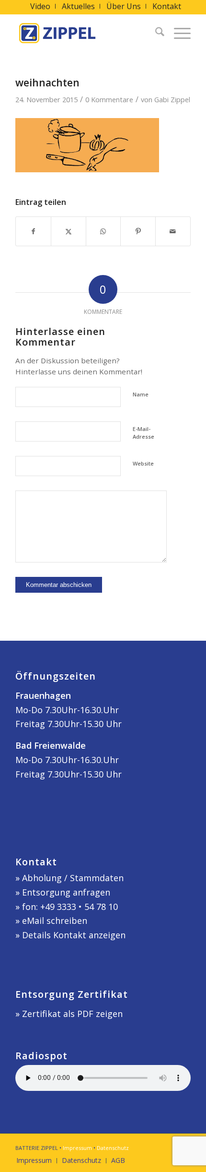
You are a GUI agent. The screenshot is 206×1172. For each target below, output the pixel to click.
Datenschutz (113, 1147)
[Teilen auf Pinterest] (138, 231)
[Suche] (155, 33)
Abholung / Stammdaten (73, 878)
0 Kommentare (109, 99)
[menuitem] (40, 6)
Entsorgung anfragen (66, 892)
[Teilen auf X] (68, 231)
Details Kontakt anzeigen (74, 935)
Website (143, 463)
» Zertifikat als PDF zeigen (69, 1013)
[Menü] (177, 33)
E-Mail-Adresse (143, 433)
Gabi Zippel (172, 99)
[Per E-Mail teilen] (173, 231)
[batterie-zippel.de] (85, 33)
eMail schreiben (54, 920)
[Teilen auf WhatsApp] (103, 231)
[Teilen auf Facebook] (33, 231)
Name (141, 394)
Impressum (77, 1147)
